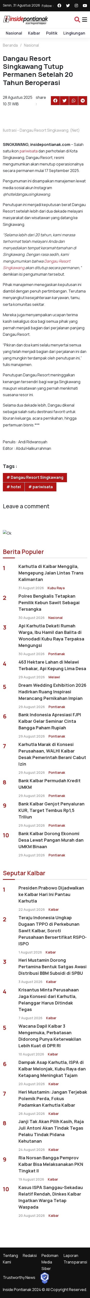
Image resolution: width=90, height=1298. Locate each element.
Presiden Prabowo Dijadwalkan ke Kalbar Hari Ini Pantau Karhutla (51, 894)
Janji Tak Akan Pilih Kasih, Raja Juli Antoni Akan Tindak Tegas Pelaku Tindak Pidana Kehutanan (51, 1131)
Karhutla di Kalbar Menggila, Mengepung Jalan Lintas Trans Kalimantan (51, 572)
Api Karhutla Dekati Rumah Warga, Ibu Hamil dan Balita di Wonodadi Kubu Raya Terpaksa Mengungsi (51, 635)
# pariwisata (40, 486)
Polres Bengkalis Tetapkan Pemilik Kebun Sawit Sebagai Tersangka (49, 602)
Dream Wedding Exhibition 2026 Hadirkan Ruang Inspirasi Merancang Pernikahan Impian (52, 691)
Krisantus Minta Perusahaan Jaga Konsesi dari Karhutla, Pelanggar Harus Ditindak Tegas (48, 999)
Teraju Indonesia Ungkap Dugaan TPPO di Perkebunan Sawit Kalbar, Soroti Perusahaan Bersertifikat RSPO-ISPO (52, 931)
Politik (51, 33)
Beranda (10, 45)
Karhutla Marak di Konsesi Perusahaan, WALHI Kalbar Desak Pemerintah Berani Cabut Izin (52, 754)
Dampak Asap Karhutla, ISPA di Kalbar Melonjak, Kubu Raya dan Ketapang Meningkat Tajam (52, 1068)
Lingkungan (74, 33)
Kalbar (34, 33)
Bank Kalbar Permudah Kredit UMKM (49, 784)
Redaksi (30, 1255)
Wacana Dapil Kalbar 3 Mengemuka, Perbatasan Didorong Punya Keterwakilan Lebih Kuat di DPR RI (49, 1035)
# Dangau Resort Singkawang (34, 477)
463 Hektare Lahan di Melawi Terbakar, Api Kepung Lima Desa (52, 665)
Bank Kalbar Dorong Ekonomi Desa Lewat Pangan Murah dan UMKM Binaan (51, 840)
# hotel (13, 486)
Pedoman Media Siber (50, 1262)
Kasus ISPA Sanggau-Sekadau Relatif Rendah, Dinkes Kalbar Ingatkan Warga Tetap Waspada (50, 1197)
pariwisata (28, 151)
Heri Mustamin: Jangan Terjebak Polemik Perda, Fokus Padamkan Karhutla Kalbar (52, 1098)
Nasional (14, 33)
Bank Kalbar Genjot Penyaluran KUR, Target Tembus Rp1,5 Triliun (51, 810)
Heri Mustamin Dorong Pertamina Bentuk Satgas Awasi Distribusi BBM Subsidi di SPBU (52, 966)
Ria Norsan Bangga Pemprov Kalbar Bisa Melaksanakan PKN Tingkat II (50, 1164)
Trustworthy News (19, 1277)
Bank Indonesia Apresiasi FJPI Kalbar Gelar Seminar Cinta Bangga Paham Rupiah (49, 721)
